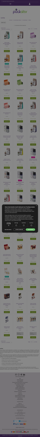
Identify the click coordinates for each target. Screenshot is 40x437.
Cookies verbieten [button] (19, 229)
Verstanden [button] (30, 229)
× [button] (36, 205)
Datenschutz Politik (17, 220)
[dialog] (20, 218)
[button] (8, 229)
